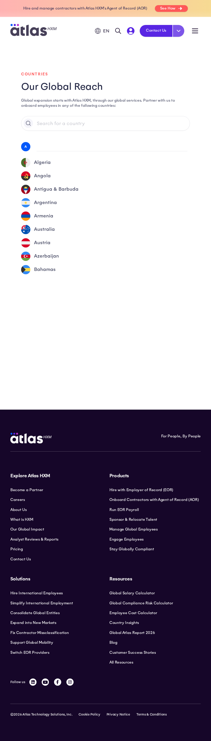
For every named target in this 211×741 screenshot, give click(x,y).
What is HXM (21, 519)
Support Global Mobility (31, 642)
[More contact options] (178, 31)
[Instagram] (70, 682)
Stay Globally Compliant (131, 549)
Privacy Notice (118, 714)
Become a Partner (26, 490)
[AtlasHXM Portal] (131, 31)
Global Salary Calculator (132, 593)
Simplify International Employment (41, 603)
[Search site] (118, 31)
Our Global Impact (27, 529)
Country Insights (124, 622)
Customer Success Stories (132, 652)
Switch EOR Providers (29, 652)
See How (167, 8)
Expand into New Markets (33, 622)
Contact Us (156, 30)
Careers (17, 499)
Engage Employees (126, 539)
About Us (18, 509)
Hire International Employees (36, 593)
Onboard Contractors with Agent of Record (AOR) (154, 499)
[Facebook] (57, 682)
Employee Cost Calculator (133, 613)
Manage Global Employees (133, 529)
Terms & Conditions (151, 714)
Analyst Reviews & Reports (34, 539)
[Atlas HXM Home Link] (33, 31)
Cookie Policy (89, 714)
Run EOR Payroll (124, 509)
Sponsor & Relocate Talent (133, 519)
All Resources (121, 662)
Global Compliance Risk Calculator (141, 603)
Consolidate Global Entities (34, 613)
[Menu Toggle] (195, 31)
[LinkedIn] (33, 682)
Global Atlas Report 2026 (132, 632)
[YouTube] (45, 682)
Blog (113, 642)
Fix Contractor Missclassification (39, 632)
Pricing (16, 549)
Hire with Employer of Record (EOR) (141, 490)
